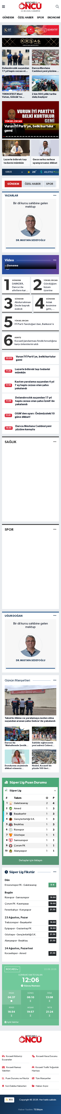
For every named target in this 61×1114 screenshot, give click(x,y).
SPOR (40, 17)
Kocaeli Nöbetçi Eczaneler (12, 1058)
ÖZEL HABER (25, 17)
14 (40, 136)
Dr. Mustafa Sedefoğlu (30, 240)
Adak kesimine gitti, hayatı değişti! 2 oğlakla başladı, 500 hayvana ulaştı (51, 306)
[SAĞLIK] (54, 442)
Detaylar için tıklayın (30, 860)
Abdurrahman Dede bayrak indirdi (23, 305)
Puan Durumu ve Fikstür (17, 1078)
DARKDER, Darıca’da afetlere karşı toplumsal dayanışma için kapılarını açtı (20, 287)
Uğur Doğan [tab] (14, 616)
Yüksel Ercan (51, 280)
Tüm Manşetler (43, 1078)
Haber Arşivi (42, 1086)
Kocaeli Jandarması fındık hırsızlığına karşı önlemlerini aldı (36, 343)
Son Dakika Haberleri (15, 1086)
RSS (11, 1100)
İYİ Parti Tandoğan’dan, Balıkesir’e (34, 324)
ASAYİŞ (18, 337)
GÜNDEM (8, 17)
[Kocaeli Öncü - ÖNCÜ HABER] (30, 5)
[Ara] (57, 7)
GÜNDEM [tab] (13, 184)
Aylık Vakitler (13, 1022)
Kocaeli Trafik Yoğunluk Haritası (45, 1069)
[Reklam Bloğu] (30, 30)
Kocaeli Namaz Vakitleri (11, 1069)
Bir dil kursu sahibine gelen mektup (30, 205)
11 (32, 136)
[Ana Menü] (3, 6)
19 (54, 136)
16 (46, 136)
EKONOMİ (54, 17)
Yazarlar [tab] (11, 195)
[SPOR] (54, 529)
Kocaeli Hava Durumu (46, 1056)
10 (29, 136)
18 (51, 136)
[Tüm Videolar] (54, 260)
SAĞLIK (10, 442)
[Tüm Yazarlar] (54, 195)
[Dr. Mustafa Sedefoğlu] (30, 225)
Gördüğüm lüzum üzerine (50, 287)
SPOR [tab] (49, 184)
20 (57, 136)
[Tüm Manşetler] (54, 680)
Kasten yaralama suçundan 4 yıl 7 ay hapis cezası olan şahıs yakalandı (34, 385)
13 (37, 136)
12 (35, 136)
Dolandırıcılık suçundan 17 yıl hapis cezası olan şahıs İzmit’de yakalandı (35, 401)
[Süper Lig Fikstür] (54, 872)
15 (43, 136)
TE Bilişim (38, 1109)
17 (49, 136)
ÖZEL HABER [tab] (33, 184)
